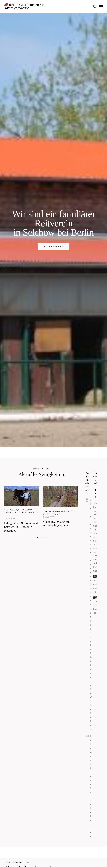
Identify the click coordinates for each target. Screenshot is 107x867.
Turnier (8, 513)
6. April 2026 (9, 518)
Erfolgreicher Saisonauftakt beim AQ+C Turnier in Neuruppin (21, 526)
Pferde (22, 510)
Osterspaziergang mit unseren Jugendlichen (56, 523)
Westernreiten (30, 513)
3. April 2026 (48, 517)
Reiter (30, 510)
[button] (35, 537)
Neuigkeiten (10, 510)
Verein (17, 513)
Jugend (47, 511)
